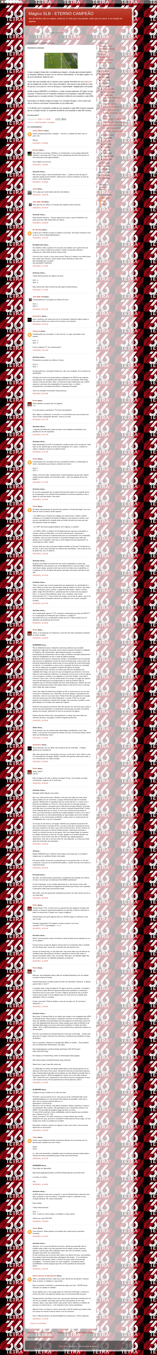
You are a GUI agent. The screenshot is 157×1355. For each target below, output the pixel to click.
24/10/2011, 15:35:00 (40, 208)
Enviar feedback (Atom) (45, 1337)
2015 (104, 74)
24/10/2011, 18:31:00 (40, 324)
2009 (104, 166)
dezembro (107, 89)
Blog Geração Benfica (107, 49)
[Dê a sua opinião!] (58, 119)
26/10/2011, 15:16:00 (40, 1184)
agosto (106, 138)
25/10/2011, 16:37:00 (40, 603)
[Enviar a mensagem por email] (56, 119)
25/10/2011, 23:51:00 (40, 868)
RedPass (102, 54)
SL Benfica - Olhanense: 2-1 (113, 98)
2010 (104, 163)
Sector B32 (103, 51)
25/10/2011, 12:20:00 (40, 499)
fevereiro (107, 156)
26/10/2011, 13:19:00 (40, 1082)
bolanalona (37, 316)
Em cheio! (106, 116)
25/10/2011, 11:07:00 (40, 452)
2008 (104, 169)
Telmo (35, 459)
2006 (104, 175)
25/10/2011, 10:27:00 (40, 435)
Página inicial (64, 1332)
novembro (107, 92)
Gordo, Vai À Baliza (106, 60)
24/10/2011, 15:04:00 (40, 182)
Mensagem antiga (85, 1332)
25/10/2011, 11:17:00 (40, 482)
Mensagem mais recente (39, 1332)
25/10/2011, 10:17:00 (40, 419)
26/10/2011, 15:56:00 (40, 1221)
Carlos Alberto (38, 131)
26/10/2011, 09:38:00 (40, 898)
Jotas (35, 189)
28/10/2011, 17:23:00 (40, 1319)
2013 (104, 80)
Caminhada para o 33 (111, 110)
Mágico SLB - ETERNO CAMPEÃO (61, 13)
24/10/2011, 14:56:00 (40, 165)
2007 (104, 172)
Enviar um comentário (38, 1323)
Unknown (36, 331)
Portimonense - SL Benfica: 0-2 (114, 119)
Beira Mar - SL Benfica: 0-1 (113, 107)
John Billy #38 (38, 202)
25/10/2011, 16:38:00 (40, 623)
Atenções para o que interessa (114, 122)
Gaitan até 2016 (109, 101)
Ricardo (36, 150)
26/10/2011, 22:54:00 (40, 1269)
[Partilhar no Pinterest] (65, 119)
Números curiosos (109, 104)
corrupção (51, 122)
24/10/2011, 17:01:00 (40, 238)
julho (105, 141)
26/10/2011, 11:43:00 (40, 961)
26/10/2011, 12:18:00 (40, 1006)
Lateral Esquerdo (105, 46)
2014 (104, 77)
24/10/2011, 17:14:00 (40, 266)
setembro (107, 135)
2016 (104, 71)
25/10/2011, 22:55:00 (40, 844)
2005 (104, 178)
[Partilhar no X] (61, 119)
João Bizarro (106, 198)
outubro (107, 95)
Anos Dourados (40, 122)
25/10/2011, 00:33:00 (40, 393)
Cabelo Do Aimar (105, 63)
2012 (104, 83)
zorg (103, 204)
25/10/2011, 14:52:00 (40, 554)
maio (106, 147)
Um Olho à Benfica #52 (111, 128)
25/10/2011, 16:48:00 (40, 638)
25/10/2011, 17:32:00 (40, 738)
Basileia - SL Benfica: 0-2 (112, 113)
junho (106, 144)
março (106, 153)
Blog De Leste (104, 57)
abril (105, 150)
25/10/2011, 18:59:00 (40, 783)
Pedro (35, 400)
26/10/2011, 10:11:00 (40, 928)
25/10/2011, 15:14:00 (40, 575)
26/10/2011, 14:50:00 (40, 1130)
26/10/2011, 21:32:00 (40, 1236)
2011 (104, 86)
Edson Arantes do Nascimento (44, 1276)
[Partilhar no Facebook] (63, 119)
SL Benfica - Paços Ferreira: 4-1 (114, 131)
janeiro (106, 159)
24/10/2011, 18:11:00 (40, 309)
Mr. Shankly (37, 230)
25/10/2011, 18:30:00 (40, 761)
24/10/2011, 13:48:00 (40, 143)
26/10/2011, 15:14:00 (40, 1158)
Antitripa (86, 82)
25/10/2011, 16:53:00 (40, 720)
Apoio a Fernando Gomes (112, 125)
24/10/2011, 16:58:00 (40, 223)
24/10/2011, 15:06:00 (40, 195)
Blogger (95, 1346)
